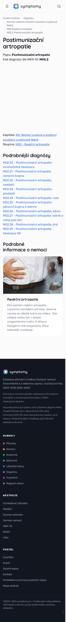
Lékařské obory (15, 466)
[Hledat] (59, 6)
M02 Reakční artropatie (19, 29)
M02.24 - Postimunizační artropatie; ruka (31, 198)
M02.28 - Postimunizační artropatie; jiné (30, 224)
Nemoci (10, 449)
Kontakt (7, 574)
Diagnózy (28, 18)
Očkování (11, 460)
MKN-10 (7, 526)
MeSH (6, 531)
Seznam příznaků (13, 514)
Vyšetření (11, 477)
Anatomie (11, 454)
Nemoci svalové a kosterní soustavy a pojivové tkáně (32, 23)
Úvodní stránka (11, 18)
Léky (6, 537)
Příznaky (11, 443)
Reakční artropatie (22, 299)
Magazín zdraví (15, 483)
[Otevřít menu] (7, 6)
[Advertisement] (33, 97)
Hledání (7, 509)
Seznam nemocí (12, 520)
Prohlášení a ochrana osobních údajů (24, 580)
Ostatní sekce (11, 568)
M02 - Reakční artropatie (33, 144)
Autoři (6, 563)
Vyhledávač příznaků (15, 503)
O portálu (8, 557)
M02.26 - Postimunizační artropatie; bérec (32, 211)
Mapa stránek (11, 585)
